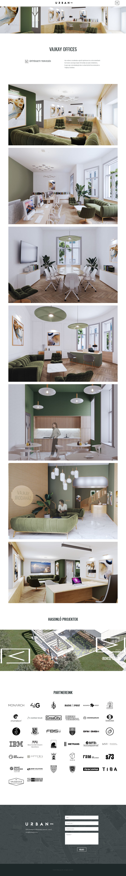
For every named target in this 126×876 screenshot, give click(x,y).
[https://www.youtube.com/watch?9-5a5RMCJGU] (64, 3)
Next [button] (123, 650)
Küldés (81, 849)
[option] (63, 19)
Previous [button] (2, 650)
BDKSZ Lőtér (111, 658)
